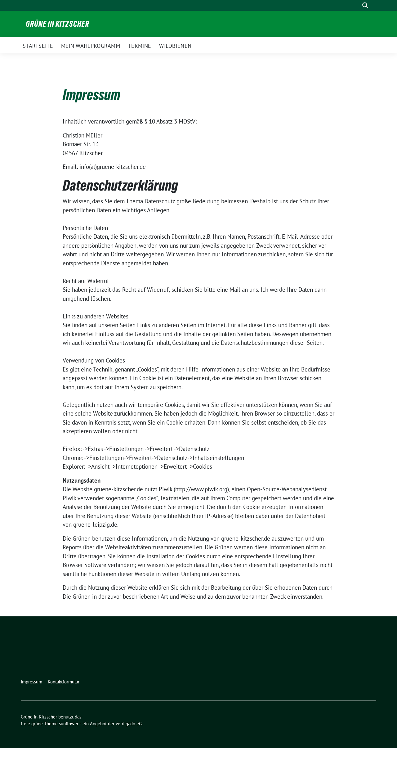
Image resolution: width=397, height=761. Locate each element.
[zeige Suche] (365, 5)
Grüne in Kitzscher (57, 24)
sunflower (68, 724)
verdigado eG (129, 724)
